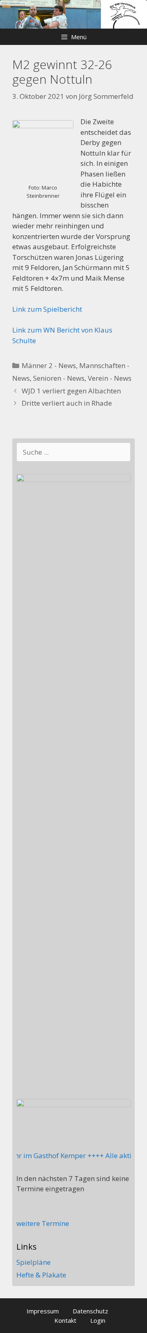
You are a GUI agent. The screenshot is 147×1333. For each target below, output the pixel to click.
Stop (137, 14)
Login (97, 1320)
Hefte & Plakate (41, 1274)
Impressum (43, 1311)
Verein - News (109, 378)
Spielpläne (33, 1262)
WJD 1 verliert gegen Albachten (71, 390)
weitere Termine (42, 1223)
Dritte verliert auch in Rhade (67, 403)
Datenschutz (90, 1311)
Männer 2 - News (49, 365)
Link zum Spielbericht (47, 309)
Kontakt (65, 1320)
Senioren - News (59, 378)
